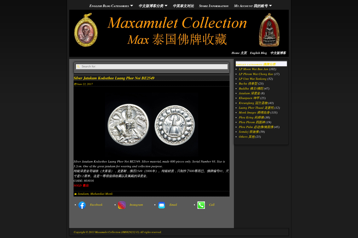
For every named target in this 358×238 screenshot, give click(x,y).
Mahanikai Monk (101, 193)
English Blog (258, 53)
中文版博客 (278, 53)
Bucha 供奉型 (248, 83)
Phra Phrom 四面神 (252, 122)
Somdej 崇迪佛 (249, 131)
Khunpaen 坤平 (249, 98)
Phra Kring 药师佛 (251, 117)
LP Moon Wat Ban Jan (253, 69)
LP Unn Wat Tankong (253, 79)
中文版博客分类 (151, 5)
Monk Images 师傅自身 (254, 112)
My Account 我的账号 (251, 5)
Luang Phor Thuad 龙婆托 (256, 107)
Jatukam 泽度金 (249, 93)
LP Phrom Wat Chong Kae (256, 74)
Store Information (214, 5)
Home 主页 (239, 53)
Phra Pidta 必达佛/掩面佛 (256, 127)
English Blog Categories (109, 5)
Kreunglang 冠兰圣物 (253, 103)
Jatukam (83, 193)
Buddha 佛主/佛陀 (251, 88)
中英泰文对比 (183, 5)
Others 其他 (247, 136)
